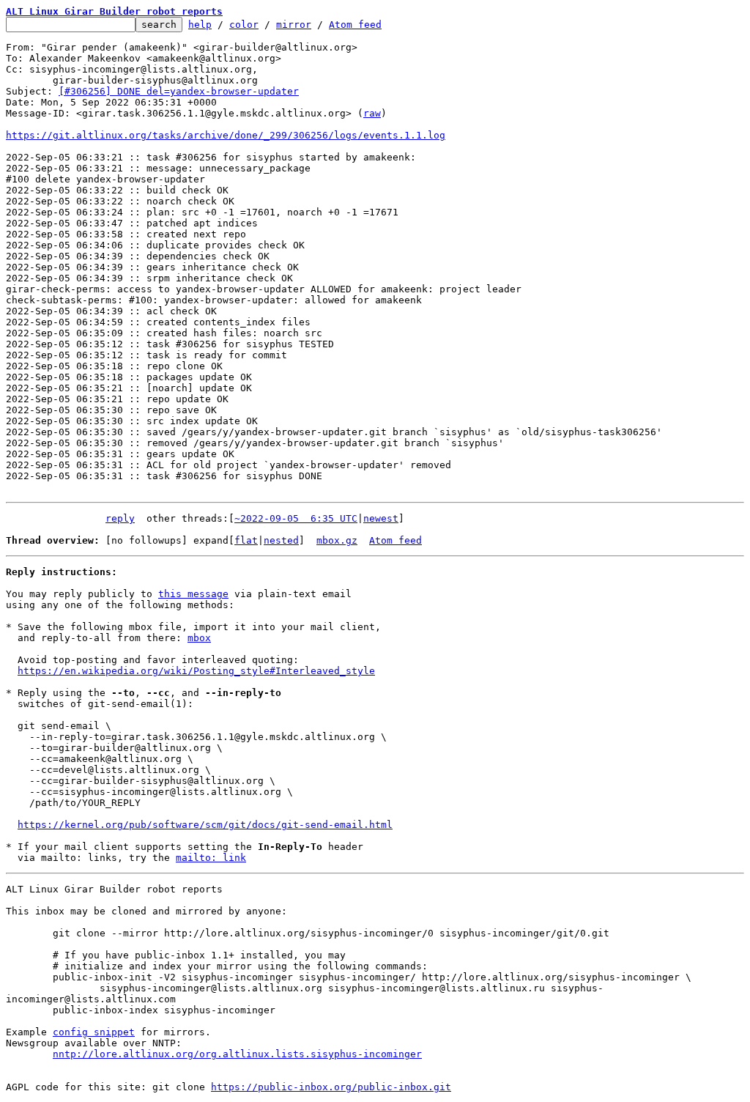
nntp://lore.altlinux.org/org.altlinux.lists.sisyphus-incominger (237, 1054)
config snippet (94, 1032)
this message (193, 593)
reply (120, 518)
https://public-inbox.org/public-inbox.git (331, 1086)
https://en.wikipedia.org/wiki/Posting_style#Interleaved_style (196, 670)
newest (380, 518)
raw (372, 113)
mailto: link (211, 857)
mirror (293, 24)
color (244, 24)
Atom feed (355, 24)
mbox (199, 637)
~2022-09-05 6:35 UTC (295, 518)
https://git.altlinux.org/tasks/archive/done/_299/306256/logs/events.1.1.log (225, 135)
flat (246, 540)
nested (281, 540)
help (200, 24)
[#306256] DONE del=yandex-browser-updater (179, 91)
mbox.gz (336, 540)
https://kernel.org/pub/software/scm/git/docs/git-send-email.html (205, 824)
